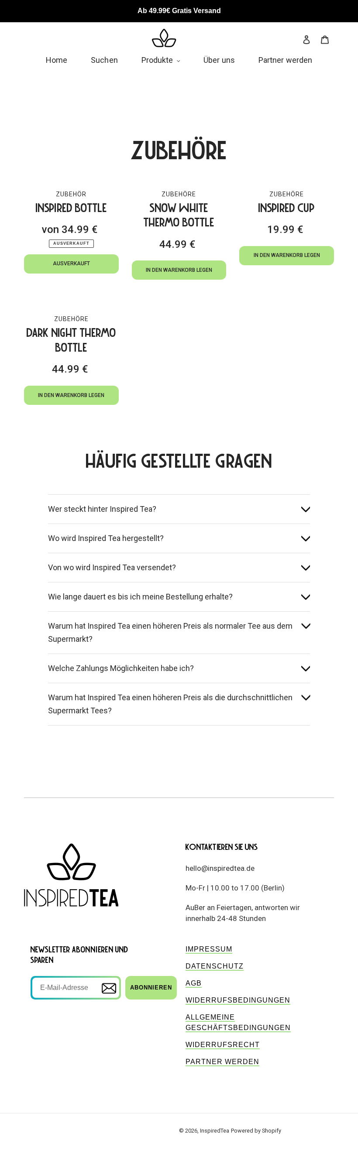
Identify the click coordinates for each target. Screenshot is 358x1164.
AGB (194, 983)
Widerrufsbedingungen (238, 1000)
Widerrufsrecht (223, 1044)
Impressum (209, 949)
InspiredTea (214, 1130)
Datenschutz (215, 966)
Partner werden (222, 1061)
